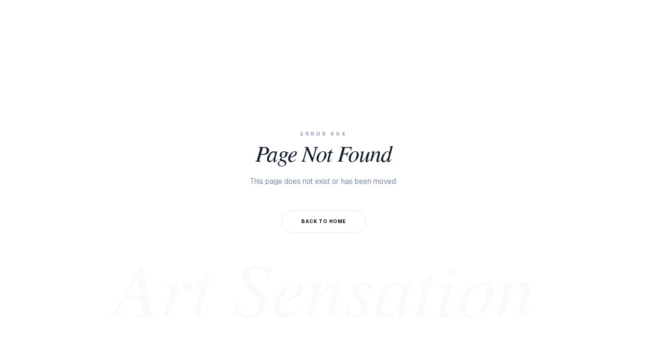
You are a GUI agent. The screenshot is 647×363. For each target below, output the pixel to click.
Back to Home (323, 221)
